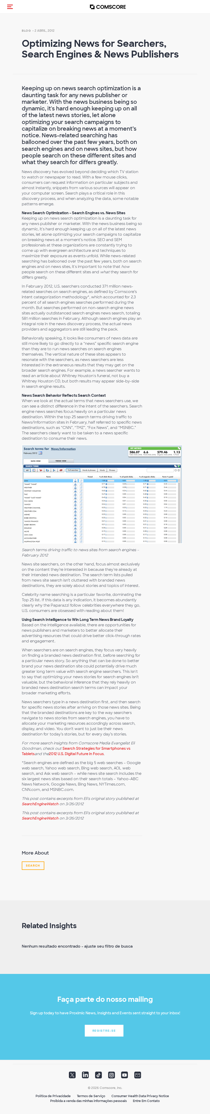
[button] (10, 7)
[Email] (137, 1077)
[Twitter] (72, 1077)
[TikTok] (98, 1077)
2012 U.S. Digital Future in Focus (76, 754)
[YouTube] (124, 1077)
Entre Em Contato (146, 1101)
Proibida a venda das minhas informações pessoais (88, 1101)
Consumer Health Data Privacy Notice (140, 1096)
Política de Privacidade (53, 1096)
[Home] (108, 6)
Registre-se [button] (104, 1030)
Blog (26, 30)
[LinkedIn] (85, 1077)
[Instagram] (111, 1077)
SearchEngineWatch (40, 804)
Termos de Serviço (91, 1096)
